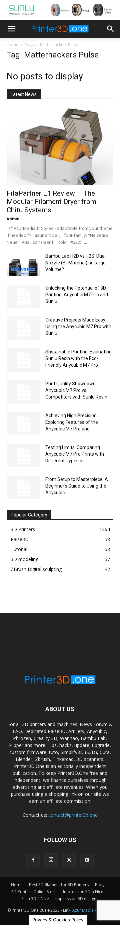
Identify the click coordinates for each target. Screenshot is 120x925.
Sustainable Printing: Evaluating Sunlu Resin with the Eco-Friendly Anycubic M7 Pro (78, 358)
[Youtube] (87, 860)
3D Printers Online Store (34, 891)
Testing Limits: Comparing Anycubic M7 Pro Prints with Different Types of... (74, 454)
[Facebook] (33, 860)
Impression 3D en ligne (77, 898)
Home (12, 44)
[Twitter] (69, 860)
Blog (99, 884)
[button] (11, 29)
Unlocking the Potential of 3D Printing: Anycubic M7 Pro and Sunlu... (76, 294)
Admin (13, 218)
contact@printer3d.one (73, 815)
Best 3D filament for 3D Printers (59, 884)
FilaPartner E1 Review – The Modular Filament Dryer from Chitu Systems (51, 201)
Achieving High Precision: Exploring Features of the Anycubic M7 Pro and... (71, 422)
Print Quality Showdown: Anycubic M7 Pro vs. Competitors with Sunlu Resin (76, 390)
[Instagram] (51, 860)
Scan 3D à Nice (35, 898)
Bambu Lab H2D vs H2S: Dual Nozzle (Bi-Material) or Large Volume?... (75, 262)
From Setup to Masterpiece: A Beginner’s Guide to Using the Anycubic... (76, 486)
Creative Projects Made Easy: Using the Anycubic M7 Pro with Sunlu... (78, 326)
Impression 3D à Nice (83, 891)
